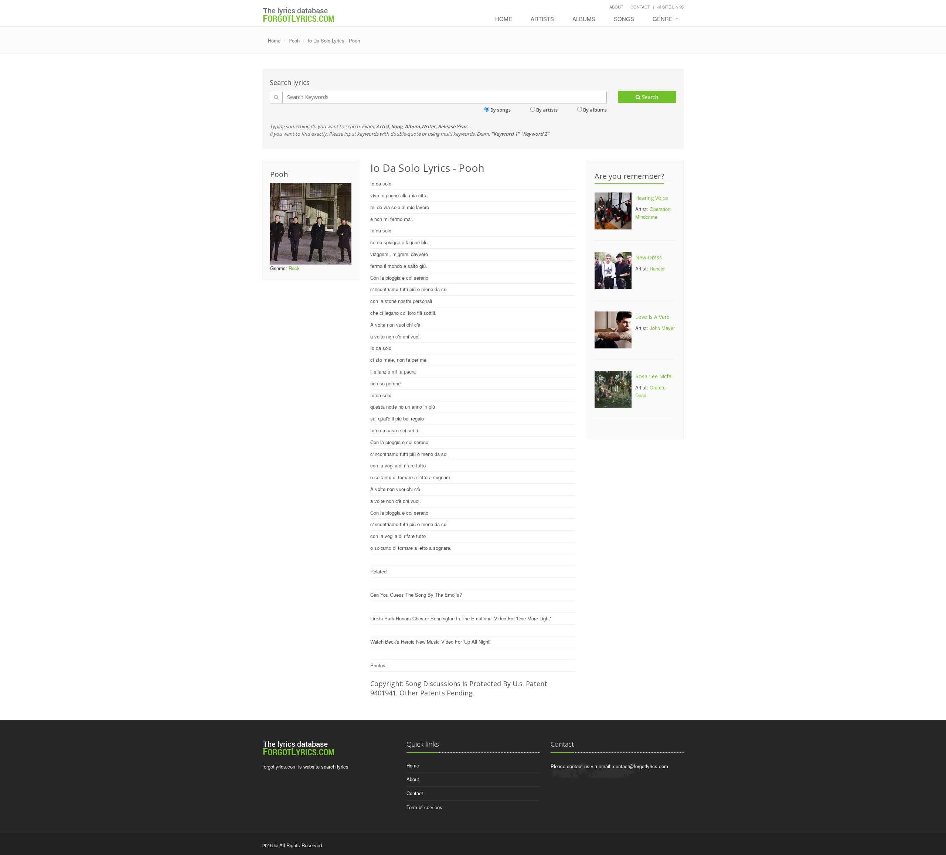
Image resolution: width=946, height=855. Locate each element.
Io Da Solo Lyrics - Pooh (334, 40)
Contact (640, 7)
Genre (663, 19)
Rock (294, 268)
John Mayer (662, 327)
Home (503, 19)
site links (672, 7)
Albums (583, 19)
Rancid (657, 268)
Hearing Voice (651, 197)
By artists (547, 109)
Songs (624, 19)
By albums (595, 109)
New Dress (648, 257)
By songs (500, 109)
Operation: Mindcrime (653, 212)
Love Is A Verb (652, 316)
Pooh (294, 40)
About (616, 7)
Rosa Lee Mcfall (654, 376)
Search (649, 97)
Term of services (424, 807)
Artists (542, 19)
